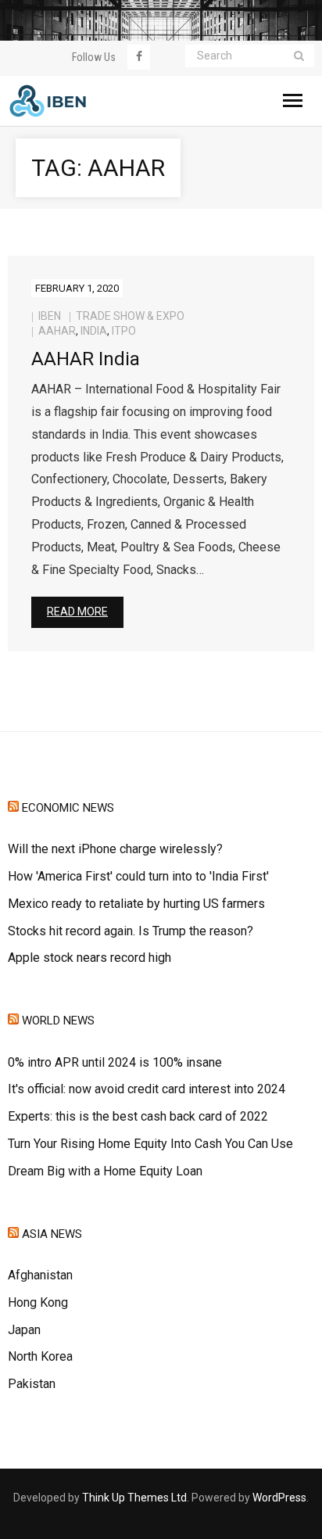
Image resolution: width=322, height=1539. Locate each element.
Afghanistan (40, 1275)
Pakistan (31, 1383)
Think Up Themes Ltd (134, 1497)
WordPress (279, 1497)
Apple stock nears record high (89, 957)
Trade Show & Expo (130, 316)
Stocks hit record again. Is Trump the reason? (130, 931)
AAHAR (57, 331)
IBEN (49, 316)
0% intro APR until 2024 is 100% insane (115, 1062)
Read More (77, 611)
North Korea (40, 1356)
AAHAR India (85, 359)
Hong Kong (38, 1302)
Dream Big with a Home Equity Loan (105, 1171)
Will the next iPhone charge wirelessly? (115, 848)
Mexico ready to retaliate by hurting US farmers (136, 903)
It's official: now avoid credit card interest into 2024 (146, 1089)
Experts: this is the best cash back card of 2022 (138, 1116)
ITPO (124, 331)
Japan (24, 1329)
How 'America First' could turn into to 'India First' (138, 876)
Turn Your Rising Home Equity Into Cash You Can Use (150, 1143)
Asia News (52, 1234)
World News (58, 1020)
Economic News (68, 808)
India (93, 331)
